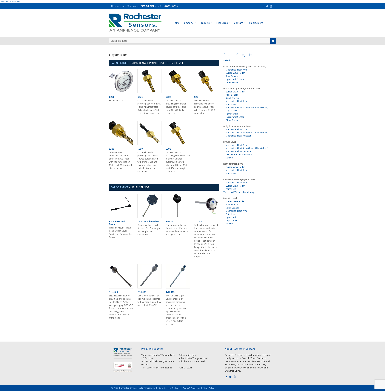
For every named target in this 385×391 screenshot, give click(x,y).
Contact (238, 23)
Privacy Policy (208, 388)
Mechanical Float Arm (236, 69)
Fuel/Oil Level (230, 198)
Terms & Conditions (191, 388)
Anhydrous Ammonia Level (237, 126)
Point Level (231, 104)
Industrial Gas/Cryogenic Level (239, 179)
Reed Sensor (232, 76)
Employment (256, 23)
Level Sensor (140, 187)
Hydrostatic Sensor (235, 79)
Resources (222, 23)
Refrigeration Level (233, 163)
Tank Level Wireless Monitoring (238, 192)
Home (176, 23)
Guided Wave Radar (235, 72)
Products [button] (205, 23)
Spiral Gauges (232, 98)
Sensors (229, 157)
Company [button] (188, 23)
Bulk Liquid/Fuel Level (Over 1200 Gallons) (244, 66)
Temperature (232, 113)
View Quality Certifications (123, 371)
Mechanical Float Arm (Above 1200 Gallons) (247, 107)
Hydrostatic (231, 217)
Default (227, 60)
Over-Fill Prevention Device (239, 154)
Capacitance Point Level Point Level (157, 63)
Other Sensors (233, 82)
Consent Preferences (10, 1)
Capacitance (231, 110)
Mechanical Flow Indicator (238, 135)
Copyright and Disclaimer (170, 388)
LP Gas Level (229, 141)
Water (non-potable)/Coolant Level (241, 88)
